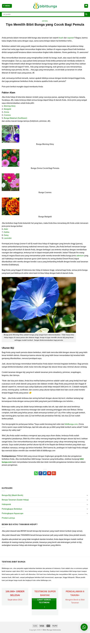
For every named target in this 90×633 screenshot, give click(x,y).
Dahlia (6, 232)
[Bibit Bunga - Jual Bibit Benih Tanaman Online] (45, 5)
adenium (80, 256)
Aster (6, 229)
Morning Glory (9, 106)
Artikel (45, 21)
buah (61, 38)
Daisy (6, 235)
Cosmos (7, 115)
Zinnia (6, 112)
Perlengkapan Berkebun (12, 509)
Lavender (8, 238)
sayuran (70, 38)
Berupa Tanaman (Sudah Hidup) (15, 500)
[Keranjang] (86, 6)
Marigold (7, 109)
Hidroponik (6, 504)
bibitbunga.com (71, 424)
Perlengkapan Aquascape (12, 513)
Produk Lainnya (8, 518)
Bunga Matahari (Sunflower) (15, 118)
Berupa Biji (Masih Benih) (12, 495)
